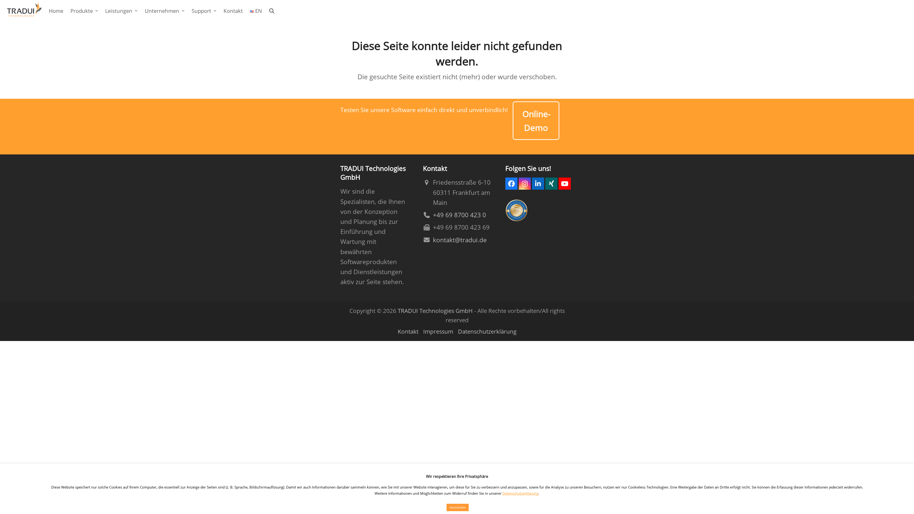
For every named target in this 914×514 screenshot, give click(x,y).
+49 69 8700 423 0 (459, 215)
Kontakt (408, 331)
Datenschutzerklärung (487, 331)
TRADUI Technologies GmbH (435, 311)
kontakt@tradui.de (460, 240)
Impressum (438, 331)
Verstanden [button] (457, 507)
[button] (272, 11)
